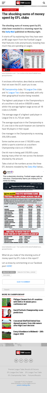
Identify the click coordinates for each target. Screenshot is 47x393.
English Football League (26, 272)
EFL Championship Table (17, 375)
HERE (9, 266)
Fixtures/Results (34, 375)
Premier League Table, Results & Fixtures (23, 369)
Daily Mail (10, 31)
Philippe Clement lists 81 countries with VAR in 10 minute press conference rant (27, 301)
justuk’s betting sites (23, 385)
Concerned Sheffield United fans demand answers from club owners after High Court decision (27, 323)
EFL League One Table (15, 372)
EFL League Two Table (33, 372)
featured (6, 275)
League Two (13, 92)
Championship (11, 89)
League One (31, 89)
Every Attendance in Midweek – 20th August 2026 (28, 332)
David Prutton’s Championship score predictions (28, 311)
